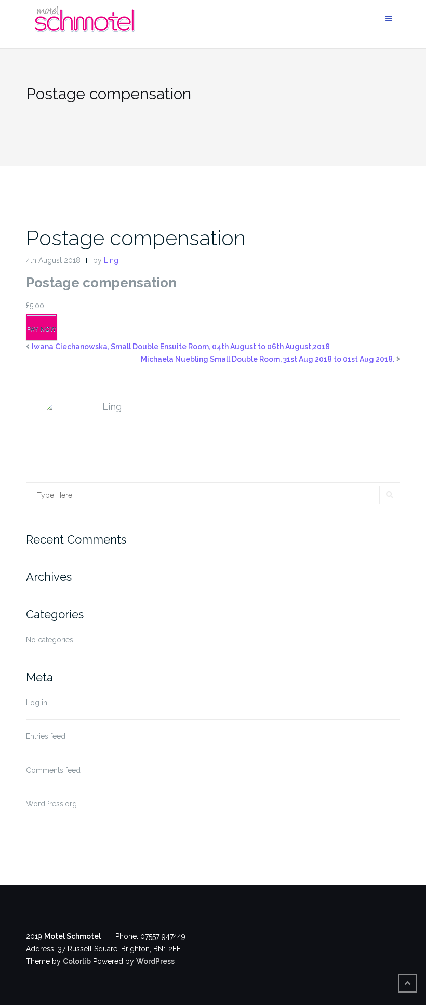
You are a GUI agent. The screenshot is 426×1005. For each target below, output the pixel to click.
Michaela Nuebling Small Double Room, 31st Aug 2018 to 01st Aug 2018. (267, 359)
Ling (111, 260)
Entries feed (45, 736)
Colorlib (77, 961)
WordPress (155, 961)
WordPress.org (51, 804)
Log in (36, 702)
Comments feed (53, 770)
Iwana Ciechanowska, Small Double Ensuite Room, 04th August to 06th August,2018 (181, 346)
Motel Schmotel (72, 936)
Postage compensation (136, 238)
